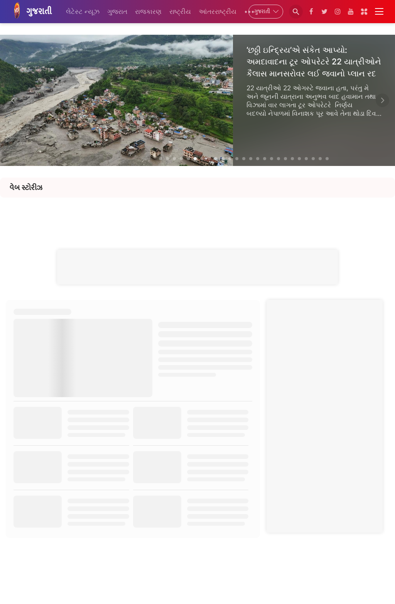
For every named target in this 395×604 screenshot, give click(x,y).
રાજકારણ (148, 11)
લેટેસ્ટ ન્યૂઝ (83, 11)
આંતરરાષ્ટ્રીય (217, 11)
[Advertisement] (197, 215)
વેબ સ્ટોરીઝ (26, 187)
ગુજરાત (117, 11)
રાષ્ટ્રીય (180, 11)
